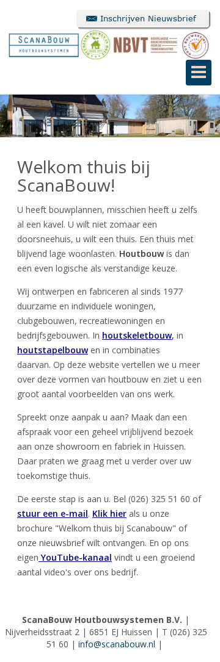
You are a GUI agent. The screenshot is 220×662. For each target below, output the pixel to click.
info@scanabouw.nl (116, 644)
